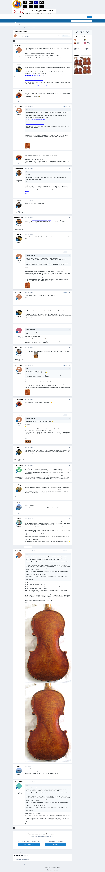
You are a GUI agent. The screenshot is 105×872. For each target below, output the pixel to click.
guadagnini (27, 191)
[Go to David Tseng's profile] (19, 351)
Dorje (18, 326)
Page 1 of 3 (27, 827)
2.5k (19, 56)
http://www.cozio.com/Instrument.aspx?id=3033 (34, 75)
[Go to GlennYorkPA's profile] (15, 35)
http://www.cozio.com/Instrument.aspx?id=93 (34, 80)
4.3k (19, 513)
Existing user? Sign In (80, 16)
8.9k (19, 179)
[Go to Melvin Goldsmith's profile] (19, 221)
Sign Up (89, 16)
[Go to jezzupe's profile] (19, 522)
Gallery (35, 24)
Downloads (29, 24)
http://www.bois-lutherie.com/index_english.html (41, 220)
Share (59, 35)
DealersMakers (30, 2)
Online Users (44, 24)
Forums (14, 24)
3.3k (19, 792)
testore (26, 195)
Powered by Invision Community (52, 870)
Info (41, 5)
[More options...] (69, 45)
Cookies (58, 867)
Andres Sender (19, 90)
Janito (18, 502)
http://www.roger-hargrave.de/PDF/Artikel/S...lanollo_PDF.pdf (37, 85)
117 (19, 211)
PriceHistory (41, 2)
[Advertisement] (78, 96)
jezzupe (19, 518)
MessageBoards (36, 2)
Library (30, 5)
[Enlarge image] (39, 96)
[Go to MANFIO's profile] (19, 69)
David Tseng (18, 347)
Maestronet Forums (19, 17)
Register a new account (28, 844)
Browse (15, 20)
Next (20, 827)
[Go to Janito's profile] (19, 507)
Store (25, 20)
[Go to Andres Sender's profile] (19, 95)
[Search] (91, 21)
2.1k (19, 476)
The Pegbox (26, 36)
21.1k (19, 495)
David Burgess (19, 485)
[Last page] (23, 41)
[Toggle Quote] (26, 109)
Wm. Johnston (19, 465)
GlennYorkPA (21, 35)
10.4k (19, 75)
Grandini (19, 200)
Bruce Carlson (19, 781)
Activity (20, 20)
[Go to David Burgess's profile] (19, 489)
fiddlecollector (19, 168)
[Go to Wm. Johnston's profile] (19, 470)
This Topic (86, 20)
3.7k (19, 101)
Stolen (25, 5)
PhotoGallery (36, 6)
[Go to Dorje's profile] (19, 330)
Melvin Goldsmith (18, 217)
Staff (39, 24)
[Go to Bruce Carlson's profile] (19, 786)
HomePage (25, 2)
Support (29, 20)
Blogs (19, 24)
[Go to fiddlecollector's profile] (19, 173)
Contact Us (53, 867)
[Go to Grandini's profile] (19, 205)
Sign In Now (55, 844)
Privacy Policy (47, 867)
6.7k (19, 528)
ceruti (26, 193)
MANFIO (19, 65)
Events (23, 24)
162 (19, 336)
